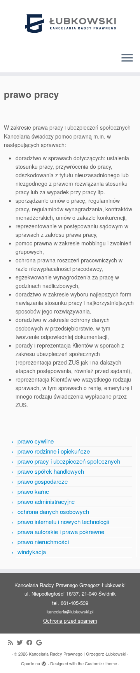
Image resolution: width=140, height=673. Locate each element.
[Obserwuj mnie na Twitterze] (21, 642)
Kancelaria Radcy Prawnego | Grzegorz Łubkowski (77, 654)
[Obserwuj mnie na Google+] (41, 642)
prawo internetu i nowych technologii (63, 521)
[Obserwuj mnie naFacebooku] (31, 642)
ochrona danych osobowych (53, 511)
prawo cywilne (36, 441)
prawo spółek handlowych (51, 471)
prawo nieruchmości (43, 542)
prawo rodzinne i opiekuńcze (54, 451)
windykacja (32, 552)
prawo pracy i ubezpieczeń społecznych (69, 461)
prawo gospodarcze (43, 481)
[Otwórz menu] (127, 58)
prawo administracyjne (46, 501)
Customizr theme (101, 663)
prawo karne (33, 491)
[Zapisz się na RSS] (12, 642)
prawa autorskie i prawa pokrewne (61, 531)
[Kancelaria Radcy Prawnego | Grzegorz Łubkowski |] (70, 23)
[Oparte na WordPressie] (44, 661)
